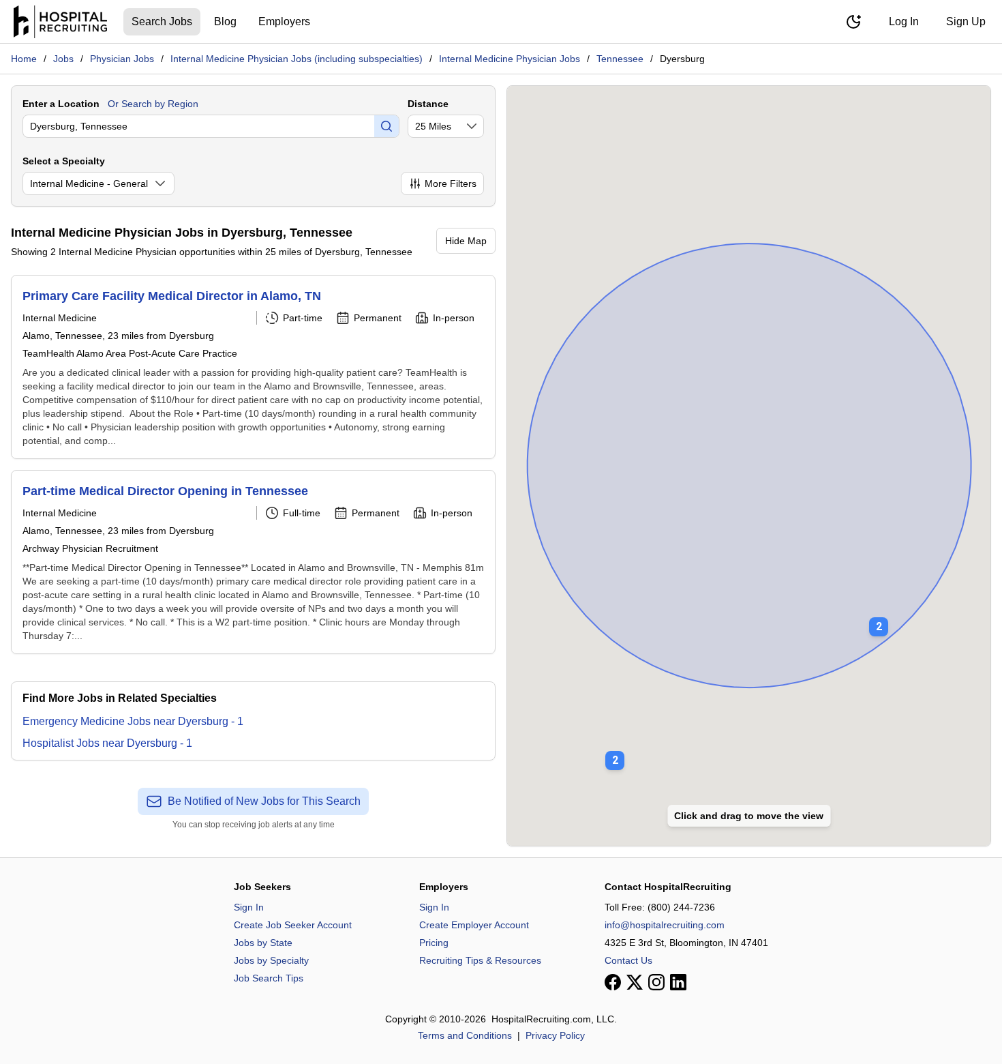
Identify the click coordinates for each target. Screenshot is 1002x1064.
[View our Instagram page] (656, 982)
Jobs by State (263, 942)
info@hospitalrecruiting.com (665, 924)
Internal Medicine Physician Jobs (509, 58)
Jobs (63, 58)
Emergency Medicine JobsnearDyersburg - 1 (132, 721)
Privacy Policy (555, 1035)
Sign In (249, 907)
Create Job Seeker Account (293, 924)
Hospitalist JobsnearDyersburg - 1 (107, 743)
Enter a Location (61, 103)
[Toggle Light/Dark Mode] (853, 21)
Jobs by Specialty (271, 960)
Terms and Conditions (465, 1035)
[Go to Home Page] (60, 21)
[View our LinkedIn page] (678, 982)
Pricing (434, 942)
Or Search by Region (153, 103)
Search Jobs (162, 21)
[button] (878, 617)
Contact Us (628, 960)
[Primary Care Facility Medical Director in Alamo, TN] (253, 367)
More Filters (450, 183)
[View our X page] (634, 982)
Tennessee (619, 58)
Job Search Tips (268, 978)
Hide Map (466, 240)
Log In (904, 21)
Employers (284, 21)
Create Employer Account (474, 924)
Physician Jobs (122, 58)
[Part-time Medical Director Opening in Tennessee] (253, 562)
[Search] (386, 126)
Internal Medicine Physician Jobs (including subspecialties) (296, 58)
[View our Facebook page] (613, 982)
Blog (225, 21)
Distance (428, 103)
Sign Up (966, 21)
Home (24, 58)
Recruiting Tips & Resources (480, 960)
